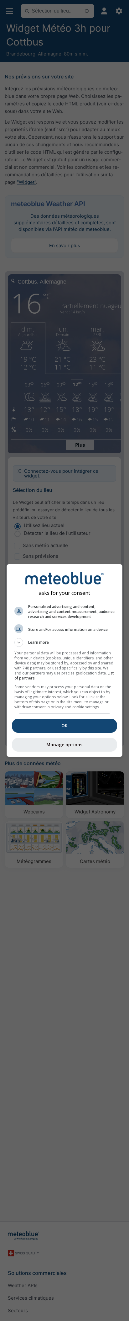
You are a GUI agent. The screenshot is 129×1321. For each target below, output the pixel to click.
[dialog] (65, 660)
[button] (64, 642)
